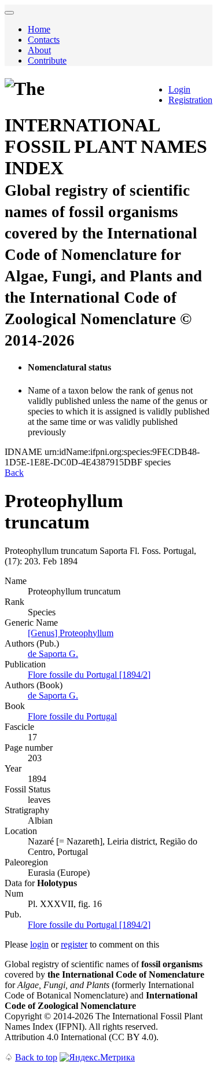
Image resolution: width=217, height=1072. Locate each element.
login (39, 944)
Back (14, 473)
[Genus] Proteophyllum (70, 633)
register (74, 944)
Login (179, 89)
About (39, 50)
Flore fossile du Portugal (72, 716)
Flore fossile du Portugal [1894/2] (89, 675)
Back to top (36, 1057)
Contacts (44, 40)
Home (39, 29)
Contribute (47, 60)
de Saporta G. (53, 654)
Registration (190, 100)
